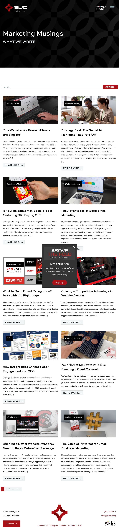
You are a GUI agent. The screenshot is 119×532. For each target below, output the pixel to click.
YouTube (71, 525)
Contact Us (11, 523)
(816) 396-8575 (110, 511)
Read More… (15, 165)
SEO (8, 338)
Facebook (41, 525)
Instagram (54, 525)
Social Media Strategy (73, 417)
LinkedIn (63, 525)
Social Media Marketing (16, 184)
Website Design (13, 103)
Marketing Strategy (72, 103)
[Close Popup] (74, 247)
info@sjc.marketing (108, 515)
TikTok (79, 525)
